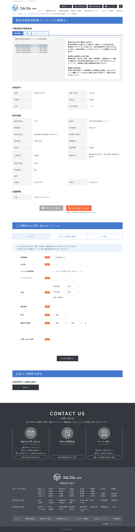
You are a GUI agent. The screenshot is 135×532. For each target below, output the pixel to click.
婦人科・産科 (84, 500)
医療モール (41, 507)
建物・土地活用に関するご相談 (104, 457)
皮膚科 (40, 502)
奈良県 (92, 493)
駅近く (51, 507)
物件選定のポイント (92, 11)
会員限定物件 (81, 6)
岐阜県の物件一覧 (33, 14)
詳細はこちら (77, 271)
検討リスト (67, 6)
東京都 (51, 489)
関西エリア (41, 493)
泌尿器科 (114, 500)
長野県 (72, 491)
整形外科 (72, 500)
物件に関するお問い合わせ (31, 457)
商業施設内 (104, 507)
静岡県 (61, 491)
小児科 (51, 500)
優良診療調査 (63, 507)
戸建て (61, 509)
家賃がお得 (94, 507)
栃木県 (103, 489)
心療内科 (62, 502)
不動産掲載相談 (96, 6)
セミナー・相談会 (107, 11)
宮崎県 (103, 496)
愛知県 (51, 491)
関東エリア (41, 489)
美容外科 (51, 502)
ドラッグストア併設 (84, 509)
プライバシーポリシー (116, 524)
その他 (82, 502)
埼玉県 (82, 489)
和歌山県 (114, 493)
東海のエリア (22, 14)
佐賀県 (61, 496)
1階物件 (51, 509)
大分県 (92, 496)
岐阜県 (82, 491)
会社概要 (105, 524)
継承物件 (72, 507)
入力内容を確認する (66, 358)
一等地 (113, 507)
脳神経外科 (62, 500)
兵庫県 (61, 493)
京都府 (72, 493)
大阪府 (51, 493)
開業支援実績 (63, 11)
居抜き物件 (83, 507)
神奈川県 (62, 489)
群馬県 (113, 489)
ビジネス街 (41, 509)
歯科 (71, 502)
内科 (39, 500)
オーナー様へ (111, 6)
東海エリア (41, 491)
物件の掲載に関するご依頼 (67, 457)
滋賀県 (82, 493)
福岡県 (51, 496)
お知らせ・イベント (101, 518)
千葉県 (72, 489)
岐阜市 (25, 387)
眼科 (91, 500)
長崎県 (72, 496)
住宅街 (72, 509)
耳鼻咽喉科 (104, 500)
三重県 (103, 493)
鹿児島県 (114, 496)
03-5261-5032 (80, 208)
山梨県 (92, 491)
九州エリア (41, 496)
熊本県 (82, 496)
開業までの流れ (76, 11)
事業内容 (117, 518)
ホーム (40, 11)
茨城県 (92, 489)
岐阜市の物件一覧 (46, 14)
